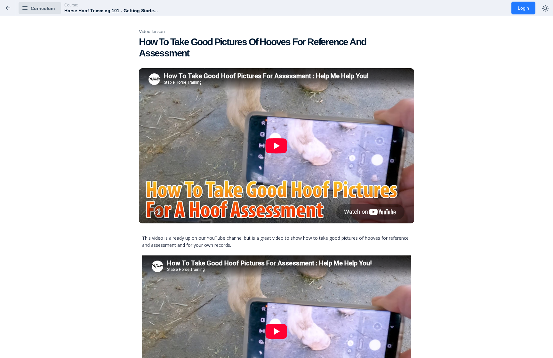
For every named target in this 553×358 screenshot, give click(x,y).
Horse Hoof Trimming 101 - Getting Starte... (111, 10)
